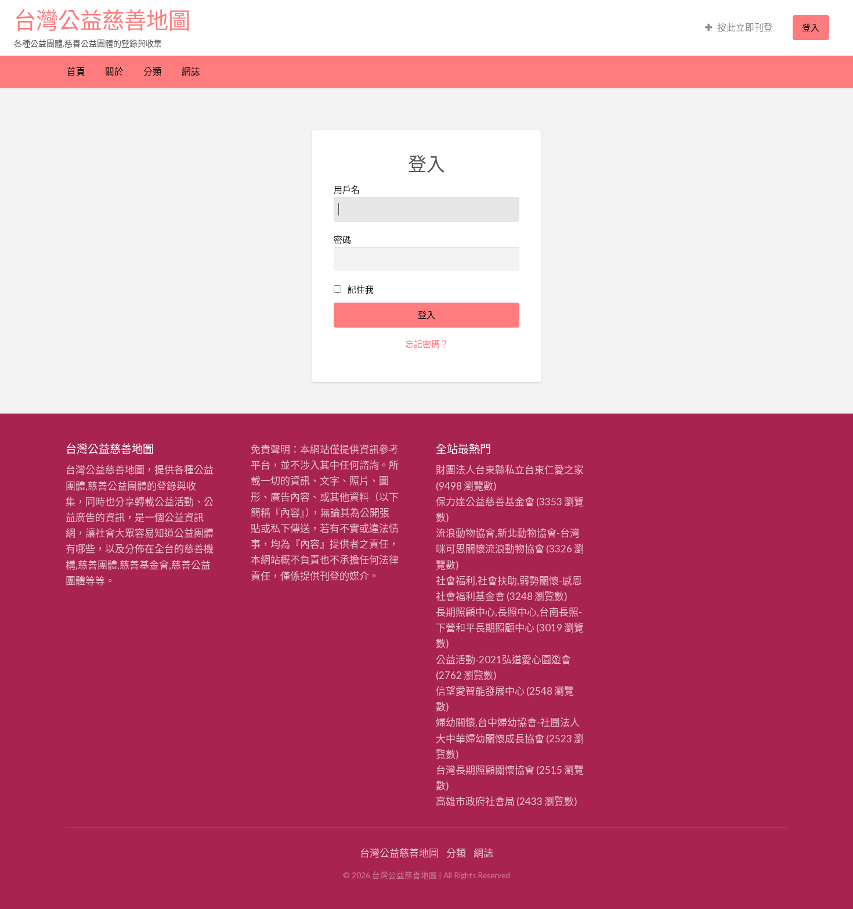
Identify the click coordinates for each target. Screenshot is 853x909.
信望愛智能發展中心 (480, 691)
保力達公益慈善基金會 (485, 501)
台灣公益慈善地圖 (102, 20)
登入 (810, 27)
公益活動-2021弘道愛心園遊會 (503, 659)
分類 (152, 71)
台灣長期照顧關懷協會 (485, 770)
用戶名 (347, 189)
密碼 (342, 239)
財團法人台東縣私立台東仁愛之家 (510, 470)
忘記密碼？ (427, 344)
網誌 (191, 71)
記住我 (361, 289)
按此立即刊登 (745, 27)
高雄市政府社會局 (475, 801)
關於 (114, 71)
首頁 (76, 71)
